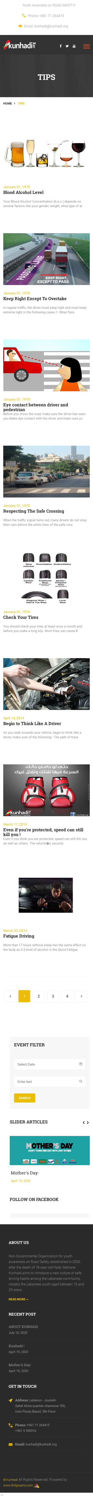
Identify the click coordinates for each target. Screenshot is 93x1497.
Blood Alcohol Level (23, 192)
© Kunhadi (10, 1479)
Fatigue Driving (18, 935)
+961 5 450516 (25, 1431)
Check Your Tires (20, 617)
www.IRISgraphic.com (18, 1485)
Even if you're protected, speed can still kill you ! (43, 832)
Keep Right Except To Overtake (35, 298)
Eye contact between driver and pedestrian (35, 407)
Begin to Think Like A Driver (32, 723)
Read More (17, 1299)
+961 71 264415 (51, 16)
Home (7, 103)
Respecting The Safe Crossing (33, 511)
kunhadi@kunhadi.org (51, 26)
